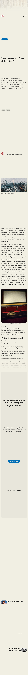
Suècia (3, 110)
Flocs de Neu (9, 153)
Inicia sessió (18, 490)
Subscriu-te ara (14, 461)
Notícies (8, 110)
